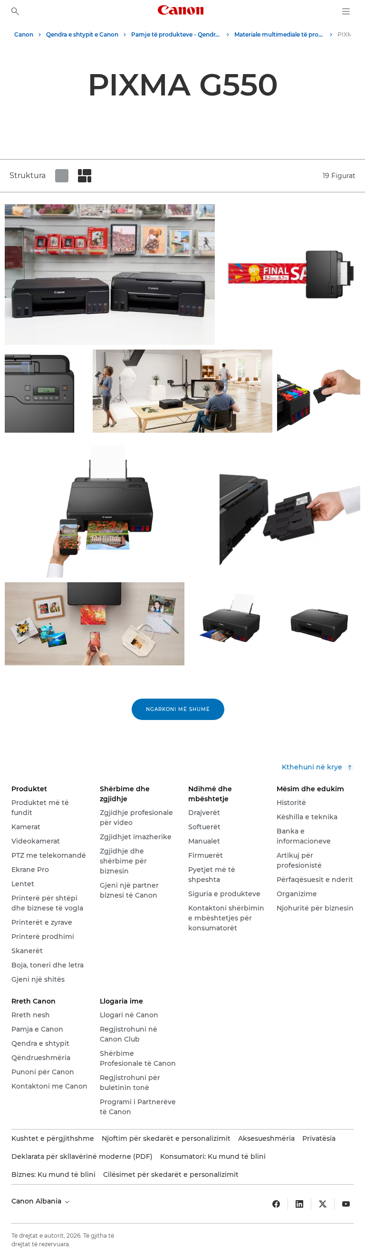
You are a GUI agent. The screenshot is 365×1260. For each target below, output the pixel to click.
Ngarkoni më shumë (178, 709)
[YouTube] (346, 1204)
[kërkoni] (15, 11)
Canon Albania (37, 1201)
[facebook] (276, 1204)
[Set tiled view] (61, 175)
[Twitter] (323, 1204)
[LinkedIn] (299, 1204)
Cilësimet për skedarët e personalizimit (171, 1174)
